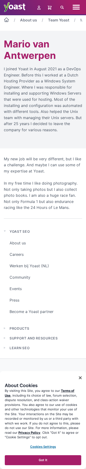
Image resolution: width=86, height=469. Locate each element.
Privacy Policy (29, 432)
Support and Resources (34, 338)
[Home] (6, 20)
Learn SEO (20, 348)
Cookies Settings (43, 447)
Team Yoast (58, 20)
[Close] (80, 378)
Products (19, 328)
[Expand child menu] (4, 328)
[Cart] (50, 7)
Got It (43, 460)
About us (28, 20)
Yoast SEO (20, 231)
